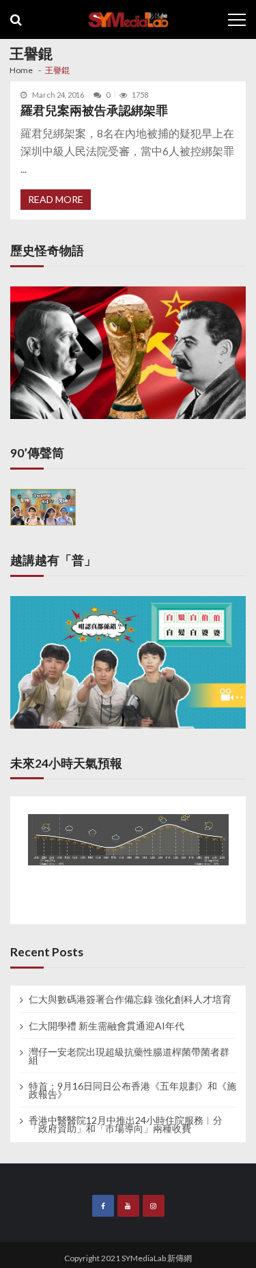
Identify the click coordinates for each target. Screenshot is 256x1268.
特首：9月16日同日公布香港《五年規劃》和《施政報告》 (132, 1090)
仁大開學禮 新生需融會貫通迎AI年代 (106, 1026)
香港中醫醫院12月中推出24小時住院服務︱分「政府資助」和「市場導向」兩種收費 (126, 1124)
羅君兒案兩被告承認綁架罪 (94, 110)
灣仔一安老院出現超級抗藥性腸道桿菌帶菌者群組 (129, 1056)
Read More (55, 199)
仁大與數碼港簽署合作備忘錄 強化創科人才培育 (130, 999)
